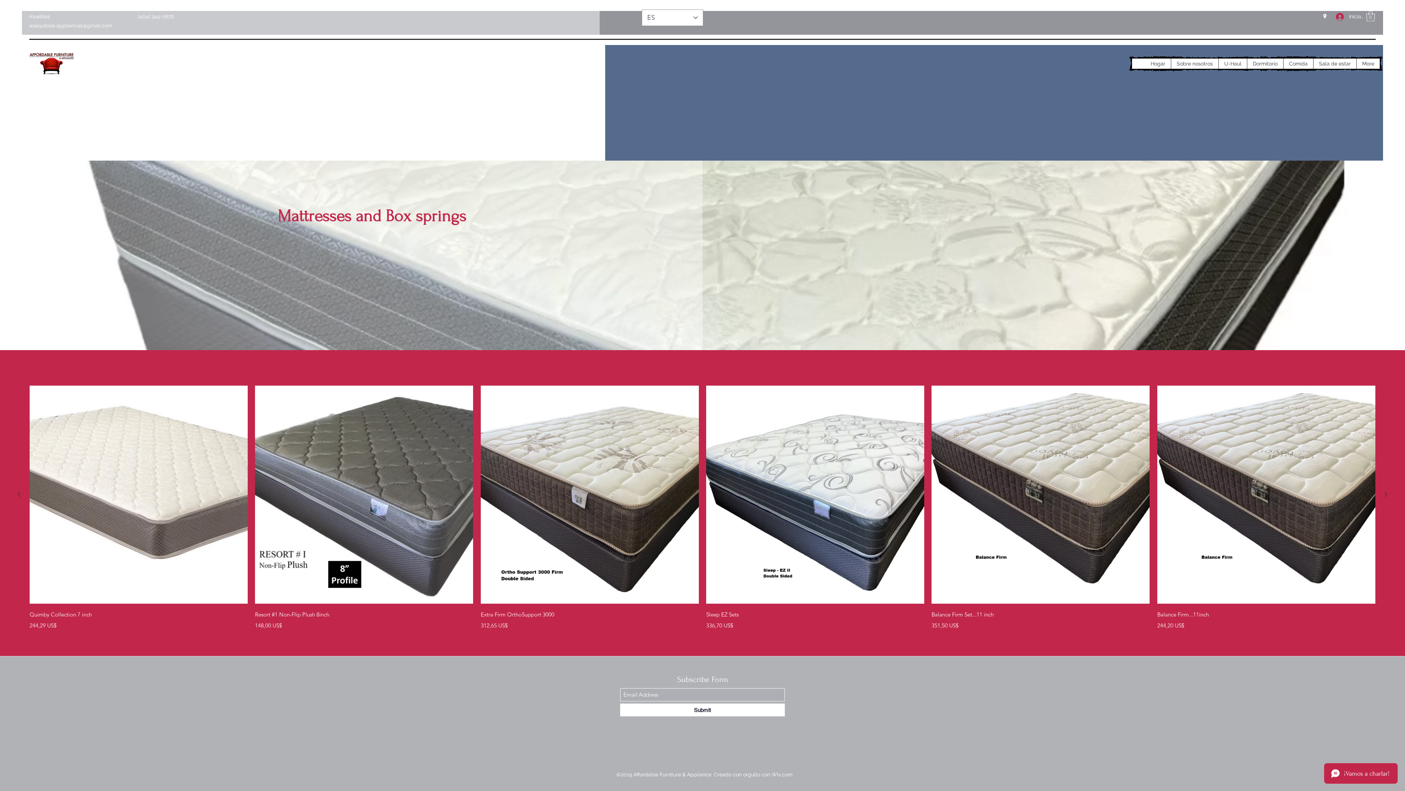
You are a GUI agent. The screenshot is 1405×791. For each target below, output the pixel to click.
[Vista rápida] (139, 495)
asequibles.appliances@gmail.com (70, 26)
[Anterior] (19, 494)
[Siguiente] (1386, 494)
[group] (702, 507)
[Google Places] (1325, 16)
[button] (1370, 16)
